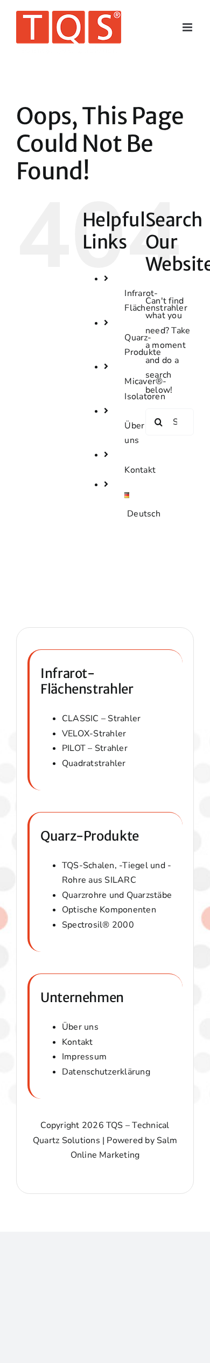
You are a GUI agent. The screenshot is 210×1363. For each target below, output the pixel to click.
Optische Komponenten (109, 910)
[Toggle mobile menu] (188, 27)
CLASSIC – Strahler (101, 718)
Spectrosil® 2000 (98, 925)
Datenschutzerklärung (106, 1072)
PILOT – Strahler (95, 748)
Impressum (84, 1057)
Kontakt (140, 470)
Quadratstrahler (94, 763)
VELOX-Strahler (94, 734)
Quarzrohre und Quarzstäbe (117, 895)
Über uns (80, 1027)
